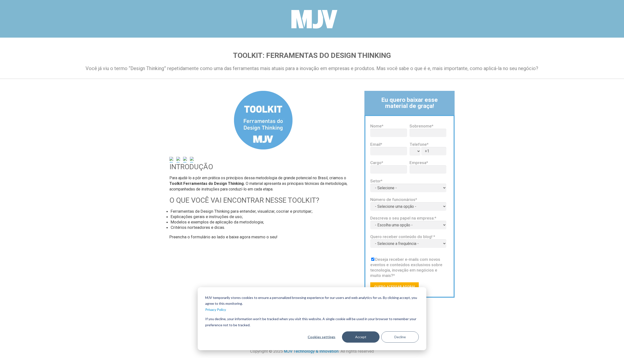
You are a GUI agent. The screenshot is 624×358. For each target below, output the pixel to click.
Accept (360, 337)
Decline (400, 337)
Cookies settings (321, 337)
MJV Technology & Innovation (311, 351)
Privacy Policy (215, 309)
